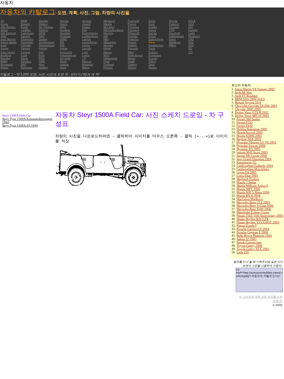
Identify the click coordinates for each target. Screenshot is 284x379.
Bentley (5, 58)
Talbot (152, 61)
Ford (42, 55)
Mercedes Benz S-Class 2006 (255, 205)
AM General (8, 33)
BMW (4, 61)
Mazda (107, 24)
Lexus (86, 45)
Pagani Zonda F (247, 225)
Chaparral (27, 39)
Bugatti (25, 24)
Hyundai (65, 36)
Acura (4, 24)
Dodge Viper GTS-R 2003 (251, 112)
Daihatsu (26, 67)
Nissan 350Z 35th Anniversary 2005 (260, 215)
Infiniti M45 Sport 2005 (252, 152)
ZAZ (191, 45)
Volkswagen (176, 36)
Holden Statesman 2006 (252, 129)
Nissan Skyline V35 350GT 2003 (258, 222)
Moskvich (194, 36)
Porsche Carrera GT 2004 (253, 229)
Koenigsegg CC (247, 162)
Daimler (43, 20)
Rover (131, 58)
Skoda (152, 33)
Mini (105, 39)
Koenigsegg (90, 33)
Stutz (151, 48)
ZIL (190, 48)
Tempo (152, 67)
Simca (152, 30)
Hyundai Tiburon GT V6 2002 (256, 142)
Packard (108, 64)
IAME (63, 39)
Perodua (133, 27)
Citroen (25, 48)
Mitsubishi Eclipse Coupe (253, 212)
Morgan (108, 45)
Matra (85, 67)
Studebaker (155, 45)
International (68, 55)
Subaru (153, 52)
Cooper (25, 52)
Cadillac (26, 30)
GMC (42, 61)
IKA (62, 45)
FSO (42, 58)
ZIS (190, 52)
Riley (131, 52)
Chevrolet (27, 42)
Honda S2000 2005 (249, 135)
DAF (23, 64)
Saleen (132, 64)
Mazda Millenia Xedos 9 (252, 185)
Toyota (173, 20)
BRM (24, 20)
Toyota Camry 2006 (249, 245)
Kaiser (86, 27)
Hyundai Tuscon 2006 (251, 145)
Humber (65, 30)
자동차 (277, 301)
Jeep (63, 67)
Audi (3, 45)
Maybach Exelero (248, 179)
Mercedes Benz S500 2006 (254, 209)
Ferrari (43, 48)
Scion (152, 20)
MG (105, 36)
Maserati (87, 64)
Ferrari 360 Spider (248, 119)
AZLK (192, 20)
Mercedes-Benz (113, 30)
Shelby (152, 27)
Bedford (6, 55)
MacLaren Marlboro (250, 199)
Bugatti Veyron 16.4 (248, 102)
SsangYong (155, 39)
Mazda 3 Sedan (246, 182)
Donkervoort (46, 42)
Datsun (43, 24)
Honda (64, 20)
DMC (42, 36)
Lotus (85, 55)
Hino (42, 64)
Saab (131, 61)
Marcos (86, 61)
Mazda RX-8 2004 (248, 195)
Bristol (4, 67)
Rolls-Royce (135, 55)
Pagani (108, 67)
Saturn (132, 67)
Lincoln (86, 48)
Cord (24, 55)
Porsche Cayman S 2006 (252, 232)
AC (2, 20)
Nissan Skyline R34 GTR (252, 219)
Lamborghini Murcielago (253, 169)
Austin (5, 48)
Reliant (132, 45)
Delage (43, 30)
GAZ (191, 24)
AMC (4, 36)
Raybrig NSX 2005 (249, 139)
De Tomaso (46, 27)
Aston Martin (9, 42)
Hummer (65, 33)
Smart (152, 36)
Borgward (7, 64)
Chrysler (26, 45)
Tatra (151, 64)
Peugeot (133, 30)
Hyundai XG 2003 (248, 149)
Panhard (133, 20)
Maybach (109, 20)
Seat (151, 24)
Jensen (87, 20)
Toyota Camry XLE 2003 (253, 249)
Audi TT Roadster (246, 95)
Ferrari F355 (245, 122)
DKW (42, 33)
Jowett (86, 24)
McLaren (109, 27)
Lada (191, 33)
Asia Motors (8, 39)
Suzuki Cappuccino (249, 242)
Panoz (132, 24)
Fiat (41, 52)
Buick (24, 27)
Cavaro (25, 36)
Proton (132, 42)
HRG (63, 27)
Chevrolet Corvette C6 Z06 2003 (256, 105)
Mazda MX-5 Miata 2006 (253, 192)
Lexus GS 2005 (247, 172)
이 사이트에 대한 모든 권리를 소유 (260, 296)
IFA (62, 42)
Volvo (172, 39)
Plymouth (134, 33)
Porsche (133, 39)
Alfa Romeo (8, 27)
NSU (106, 55)
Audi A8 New (243, 92)
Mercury (108, 33)
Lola (85, 52)
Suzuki (152, 58)
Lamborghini (90, 36)
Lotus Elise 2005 (247, 175)
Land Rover (89, 42)
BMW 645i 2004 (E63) (250, 99)
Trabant (174, 24)
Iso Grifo (65, 58)
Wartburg (175, 42)
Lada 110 (243, 252)
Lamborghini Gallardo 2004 (255, 165)
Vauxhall (174, 33)
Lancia (86, 39)
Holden (43, 67)
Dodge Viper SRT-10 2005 (252, 115)
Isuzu (63, 61)
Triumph (174, 27)
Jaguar (64, 64)
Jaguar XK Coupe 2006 (252, 155)
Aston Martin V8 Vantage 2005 (255, 89)
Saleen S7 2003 (247, 239)
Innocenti (66, 52)
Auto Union (8, 52)
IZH (190, 27)
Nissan (107, 52)
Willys (172, 45)
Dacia (24, 58)
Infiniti (63, 48)
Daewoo (26, 61)
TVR (171, 30)
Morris (107, 48)
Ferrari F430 (245, 125)
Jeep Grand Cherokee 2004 (254, 159)
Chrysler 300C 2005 (248, 109)
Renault (133, 48)
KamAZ (193, 30)
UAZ (191, 39)
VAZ (191, 42)
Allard (4, 30)
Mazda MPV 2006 (248, 189)
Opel (106, 61)
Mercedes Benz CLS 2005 (253, 202)
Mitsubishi (109, 42)
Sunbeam (154, 55)
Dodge (43, 39)
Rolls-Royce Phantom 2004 (254, 235)
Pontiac (133, 36)
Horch (63, 24)
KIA (84, 30)
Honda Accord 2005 (250, 132)
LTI (84, 58)
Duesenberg (47, 45)
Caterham (27, 33)
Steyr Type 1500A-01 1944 (20, 125)
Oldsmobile (110, 58)
